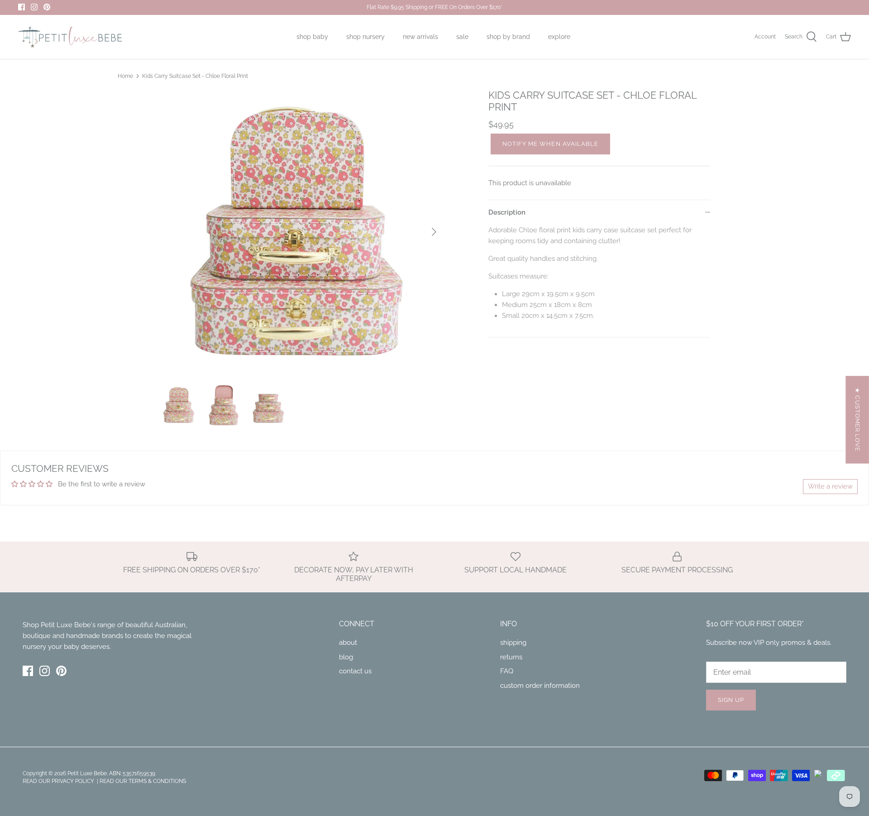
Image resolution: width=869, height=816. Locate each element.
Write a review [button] (830, 486)
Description (506, 212)
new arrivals (420, 36)
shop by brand (508, 36)
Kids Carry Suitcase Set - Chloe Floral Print (195, 76)
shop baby (312, 36)
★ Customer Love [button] (857, 419)
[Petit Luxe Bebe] (70, 37)
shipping (513, 642)
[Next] (434, 232)
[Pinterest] (46, 7)
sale (462, 36)
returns (511, 657)
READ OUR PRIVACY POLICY (59, 781)
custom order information (540, 686)
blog (346, 657)
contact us (355, 671)
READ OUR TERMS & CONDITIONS (143, 781)
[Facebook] (21, 7)
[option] (301, 231)
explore (559, 36)
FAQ (506, 671)
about (348, 642)
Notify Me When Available (550, 143)
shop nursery (365, 36)
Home (125, 76)
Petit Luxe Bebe (87, 773)
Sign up (731, 699)
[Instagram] (34, 7)
